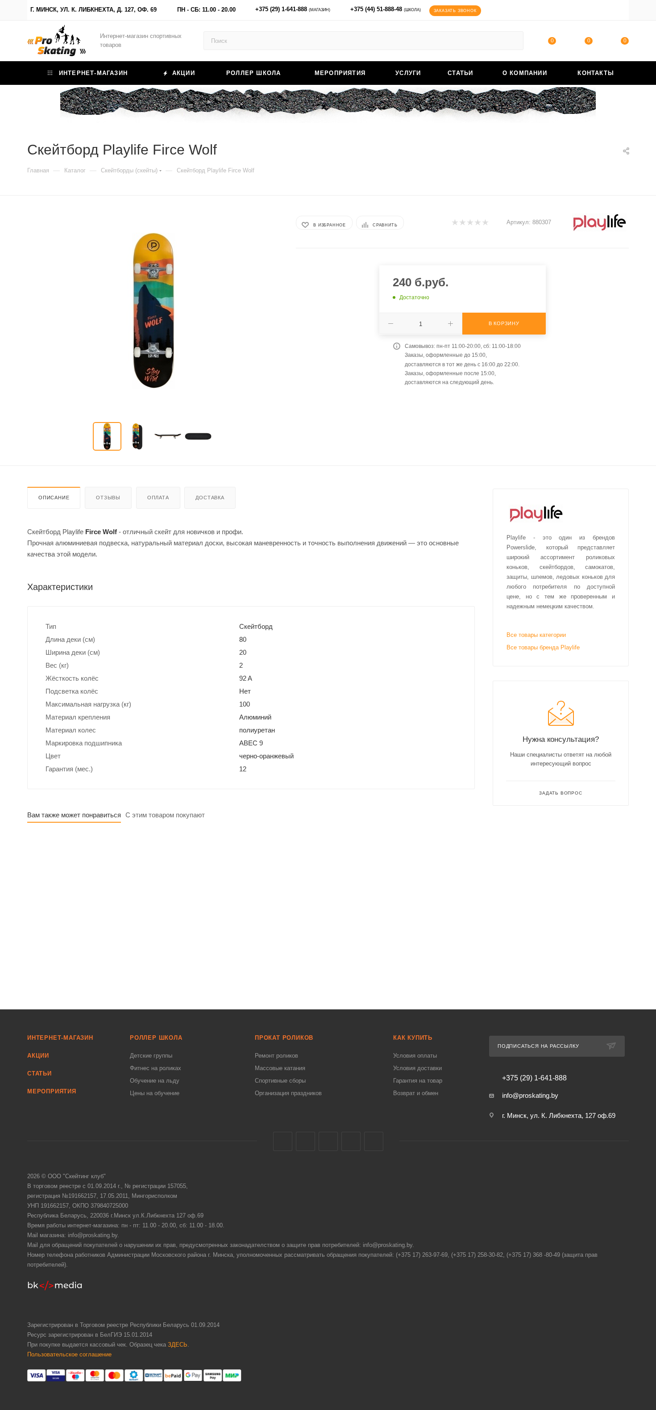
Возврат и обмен (415, 1093)
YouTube (351, 1141)
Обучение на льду (154, 1080)
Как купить (412, 1037)
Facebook (305, 1141)
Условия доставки (417, 1068)
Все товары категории (536, 635)
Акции (38, 1055)
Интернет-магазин (60, 1037)
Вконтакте (282, 1141)
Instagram (328, 1141)
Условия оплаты (415, 1055)
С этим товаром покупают (165, 815)
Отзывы (108, 497)
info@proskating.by (530, 1095)
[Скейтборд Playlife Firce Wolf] (153, 310)
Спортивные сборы (280, 1080)
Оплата (158, 497)
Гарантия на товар (417, 1080)
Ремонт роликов (276, 1055)
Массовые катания (280, 1068)
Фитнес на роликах (155, 1068)
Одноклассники (373, 1141)
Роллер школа (156, 1037)
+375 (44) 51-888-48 (385, 9)
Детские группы (151, 1055)
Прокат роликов (284, 1037)
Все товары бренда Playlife (543, 647)
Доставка (209, 497)
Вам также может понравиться (74, 815)
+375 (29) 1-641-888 (292, 9)
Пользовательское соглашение (69, 1354)
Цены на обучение (154, 1093)
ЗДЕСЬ (177, 1344)
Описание (53, 497)
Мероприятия (51, 1091)
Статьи (39, 1073)
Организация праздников (288, 1093)
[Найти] (512, 40)
